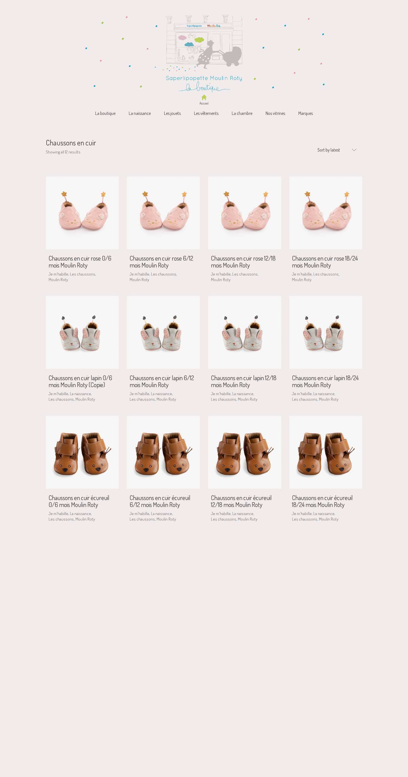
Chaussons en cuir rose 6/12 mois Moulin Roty (161, 261)
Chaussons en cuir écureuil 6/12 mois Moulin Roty (160, 501)
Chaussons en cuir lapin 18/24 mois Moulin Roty (325, 381)
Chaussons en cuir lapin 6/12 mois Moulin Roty (162, 381)
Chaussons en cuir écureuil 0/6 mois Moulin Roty (79, 501)
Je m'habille (58, 274)
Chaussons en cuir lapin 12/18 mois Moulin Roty (243, 381)
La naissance (80, 393)
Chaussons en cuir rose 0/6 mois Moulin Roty (80, 261)
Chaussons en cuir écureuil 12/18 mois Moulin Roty (241, 501)
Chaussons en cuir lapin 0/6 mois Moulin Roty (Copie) (80, 381)
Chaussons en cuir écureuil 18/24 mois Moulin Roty (322, 501)
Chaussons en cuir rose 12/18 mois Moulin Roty (243, 261)
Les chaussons (82, 274)
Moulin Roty (58, 279)
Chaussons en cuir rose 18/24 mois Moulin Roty (325, 261)
